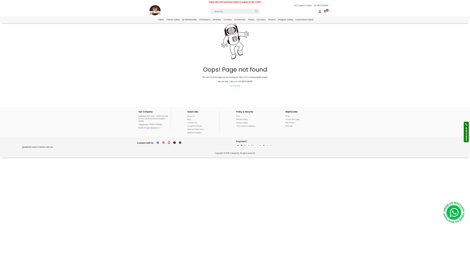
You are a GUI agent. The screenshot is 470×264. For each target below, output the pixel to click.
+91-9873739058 (321, 5)
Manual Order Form (195, 129)
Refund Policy (242, 119)
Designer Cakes (285, 19)
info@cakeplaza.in (149, 128)
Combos (227, 19)
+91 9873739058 (466, 133)
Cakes (161, 19)
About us (191, 116)
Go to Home (235, 86)
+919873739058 (150, 124)
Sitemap (289, 126)
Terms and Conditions (245, 126)
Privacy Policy (242, 122)
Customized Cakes (304, 19)
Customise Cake (292, 119)
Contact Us (192, 122)
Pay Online (289, 122)
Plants (251, 19)
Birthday (217, 19)
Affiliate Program (194, 132)
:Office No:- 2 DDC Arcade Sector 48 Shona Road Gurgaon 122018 (153, 118)
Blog (189, 119)
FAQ (238, 116)
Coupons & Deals (194, 126)
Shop (287, 116)
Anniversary (240, 19)
